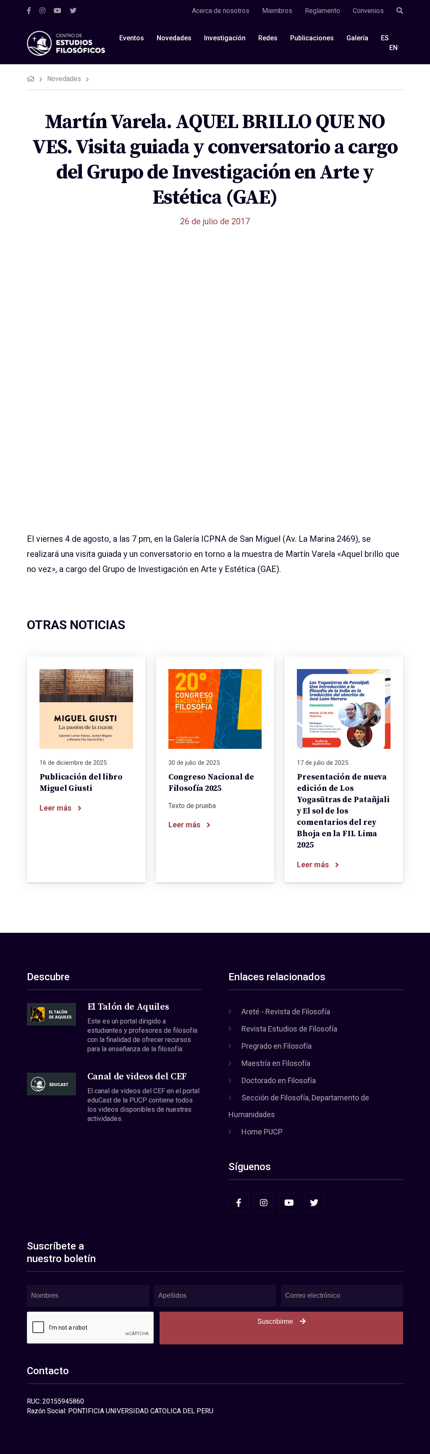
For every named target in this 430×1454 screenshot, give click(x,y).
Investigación (225, 38)
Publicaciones (312, 38)
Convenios (368, 11)
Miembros (277, 11)
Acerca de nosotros (220, 11)
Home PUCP (262, 1131)
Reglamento (322, 11)
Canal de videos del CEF (137, 1076)
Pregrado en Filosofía (276, 1046)
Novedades (174, 38)
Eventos (131, 38)
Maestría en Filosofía (275, 1063)
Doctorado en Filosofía (278, 1080)
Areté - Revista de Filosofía (285, 1011)
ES (385, 38)
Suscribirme (275, 1321)
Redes (268, 38)
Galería (357, 38)
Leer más (55, 807)
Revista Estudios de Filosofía (289, 1028)
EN (393, 48)
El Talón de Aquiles (128, 1007)
